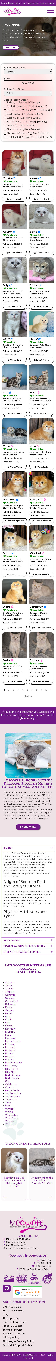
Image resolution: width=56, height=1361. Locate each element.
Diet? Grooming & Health (21, 952)
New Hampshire (13, 1062)
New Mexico (11, 1069)
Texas (8, 1102)
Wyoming (10, 1124)
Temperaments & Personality (24, 946)
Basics (7, 848)
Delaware (10, 1004)
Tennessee (10, 1099)
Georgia (9, 1010)
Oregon (9, 1087)
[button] (28, 848)
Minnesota (10, 1047)
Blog (5, 1314)
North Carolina (12, 1075)
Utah (7, 1106)
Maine (8, 1035)
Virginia (9, 1112)
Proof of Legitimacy (15, 1322)
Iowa (7, 1022)
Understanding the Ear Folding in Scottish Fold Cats (42, 1180)
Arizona (9, 989)
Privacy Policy (11, 1337)
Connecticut (11, 1001)
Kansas (8, 1026)
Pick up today (11, 1318)
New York (10, 1072)
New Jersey (11, 1066)
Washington (11, 1115)
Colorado (10, 998)
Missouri (9, 1053)
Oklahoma (10, 1084)
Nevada (9, 1059)
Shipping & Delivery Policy (18, 1341)
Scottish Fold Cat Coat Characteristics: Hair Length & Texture (14, 1182)
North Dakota (12, 1078)
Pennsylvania (12, 1090)
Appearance (11, 940)
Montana (10, 1056)
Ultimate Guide (12, 1306)
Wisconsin (10, 1121)
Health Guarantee (14, 1333)
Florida (8, 1007)
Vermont (9, 1109)
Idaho (8, 1016)
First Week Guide (13, 1310)
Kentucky (10, 1029)
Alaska (8, 985)
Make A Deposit (12, 1326)
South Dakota (12, 1096)
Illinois (8, 1019)
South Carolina (13, 1093)
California (10, 995)
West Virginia (12, 1118)
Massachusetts (12, 1041)
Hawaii (8, 1013)
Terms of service (13, 1329)
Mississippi (10, 1050)
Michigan (10, 1044)
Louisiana (10, 1032)
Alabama (9, 982)
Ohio (7, 1081)
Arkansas (9, 992)
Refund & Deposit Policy (17, 1345)
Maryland (10, 1038)
